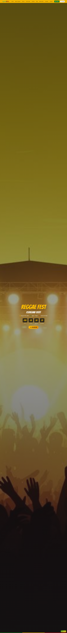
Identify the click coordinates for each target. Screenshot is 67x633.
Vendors (33, 1)
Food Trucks (28, 1)
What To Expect (17, 1)
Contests (46, 1)
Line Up (23, 1)
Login (63, 1)
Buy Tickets (57, 1)
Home (13, 1)
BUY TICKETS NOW (34, 327)
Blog (37, 1)
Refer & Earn (41, 1)
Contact (51, 1)
